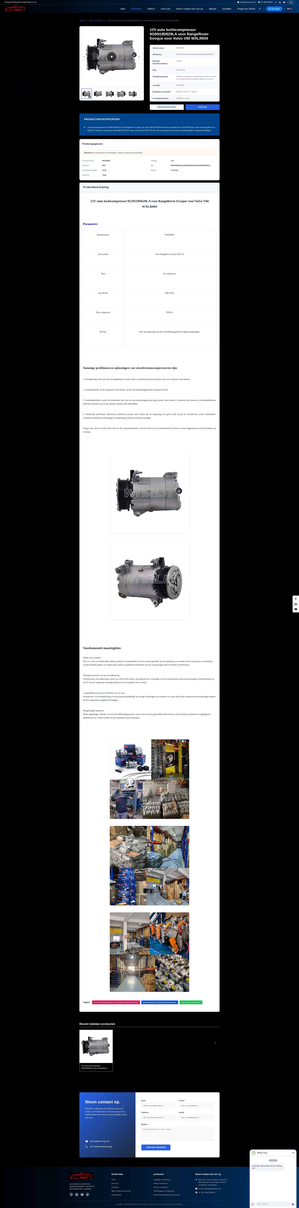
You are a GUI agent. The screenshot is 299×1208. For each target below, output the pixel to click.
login (290, 2)
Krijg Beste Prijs (166, 107)
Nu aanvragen (274, 9)
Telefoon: (145, 1112)
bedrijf (181, 1112)
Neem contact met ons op (189, 8)
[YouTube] (82, 1194)
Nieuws (212, 8)
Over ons (165, 8)
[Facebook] (276, 2)
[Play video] (111, 56)
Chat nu (202, 107)
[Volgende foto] (139, 56)
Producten (136, 8)
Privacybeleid (116, 1195)
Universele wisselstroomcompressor (166, 1195)
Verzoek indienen (156, 1147)
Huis (123, 8)
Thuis (81, 20)
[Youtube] (284, 2)
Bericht (145, 1124)
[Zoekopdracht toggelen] (260, 8)
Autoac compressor (96, 20)
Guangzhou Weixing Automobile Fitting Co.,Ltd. (148, 1204)
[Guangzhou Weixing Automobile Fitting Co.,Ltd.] (81, 1180)
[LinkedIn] (77, 1194)
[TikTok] (87, 1194)
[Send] (293, 1204)
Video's (151, 8)
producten (115, 1187)
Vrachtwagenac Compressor (163, 1191)
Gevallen (226, 8)
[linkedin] (280, 2)
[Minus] (293, 1152)
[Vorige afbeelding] (84, 56)
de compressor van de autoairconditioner (159, 1002)
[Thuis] (15, 11)
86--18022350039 (266, 2)
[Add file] (252, 1204)
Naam (143, 1101)
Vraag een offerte (246, 8)
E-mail (182, 1101)
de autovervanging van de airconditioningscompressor (116, 1002)
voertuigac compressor (161, 1180)
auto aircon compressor (190, 1002)
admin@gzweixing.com (248, 2)
